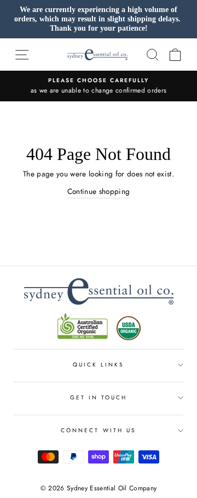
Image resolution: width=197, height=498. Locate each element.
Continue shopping (98, 191)
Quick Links (99, 364)
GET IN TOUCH (99, 397)
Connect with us (98, 430)
